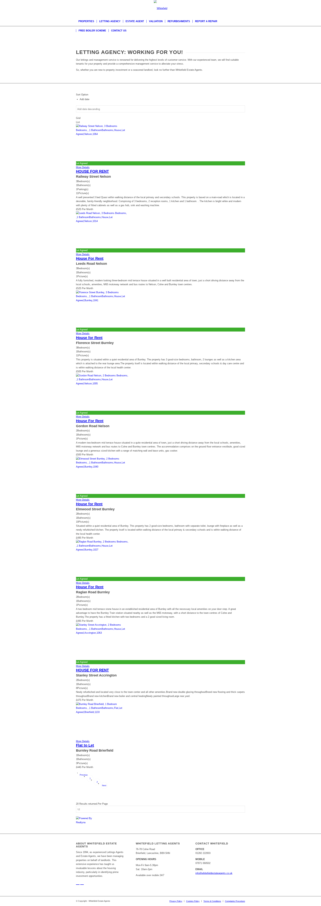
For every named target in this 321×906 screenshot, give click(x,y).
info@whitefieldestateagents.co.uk (213, 873)
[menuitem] (86, 21)
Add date (84, 99)
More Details (83, 167)
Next (104, 785)
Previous (83, 775)
